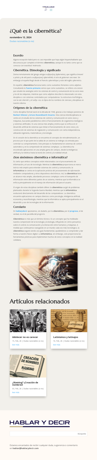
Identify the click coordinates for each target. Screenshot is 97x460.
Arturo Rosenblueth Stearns (42, 115)
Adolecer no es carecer (25, 337)
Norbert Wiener (20, 115)
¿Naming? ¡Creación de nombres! (25, 383)
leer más (15, 344)
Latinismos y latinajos (65, 337)
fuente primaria (33, 88)
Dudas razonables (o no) (22, 41)
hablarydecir (21, 211)
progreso (74, 211)
